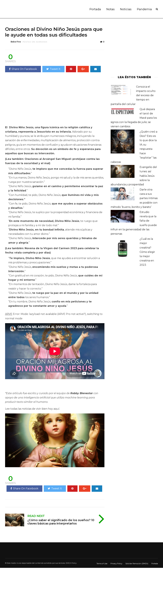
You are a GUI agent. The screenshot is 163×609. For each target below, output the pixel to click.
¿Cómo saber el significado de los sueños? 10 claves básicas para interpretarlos (60, 521)
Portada (95, 9)
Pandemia (144, 9)
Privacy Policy (116, 563)
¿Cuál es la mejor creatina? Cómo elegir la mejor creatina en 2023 (147, 251)
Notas (110, 9)
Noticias (125, 9)
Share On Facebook (24, 69)
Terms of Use (101, 563)
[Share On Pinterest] (71, 69)
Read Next (36, 516)
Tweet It (55, 69)
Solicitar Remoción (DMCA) (136, 563)
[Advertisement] (32, 100)
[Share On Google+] (83, 69)
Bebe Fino (16, 42)
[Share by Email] (95, 69)
